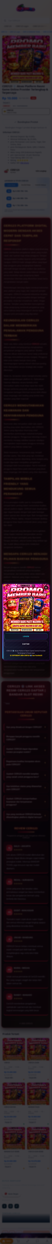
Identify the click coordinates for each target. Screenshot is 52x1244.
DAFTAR (25, 644)
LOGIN (26, 636)
